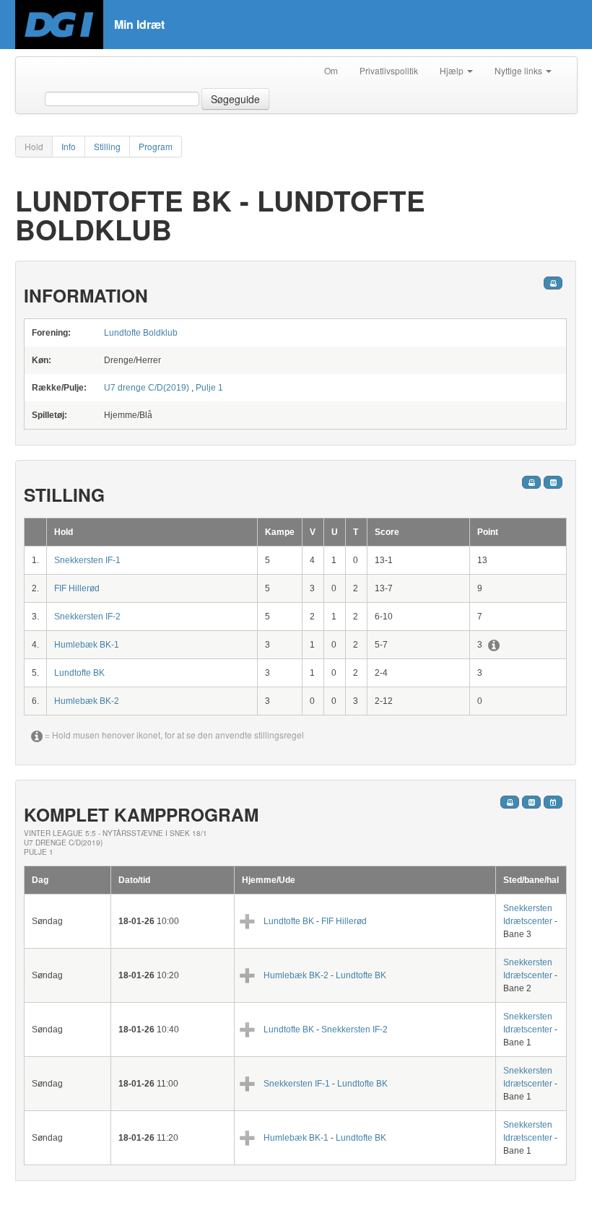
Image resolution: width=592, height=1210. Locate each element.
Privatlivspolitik (389, 70)
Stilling (107, 146)
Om (331, 70)
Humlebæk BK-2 (86, 701)
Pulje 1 (209, 388)
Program (156, 146)
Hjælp (453, 70)
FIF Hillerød (77, 588)
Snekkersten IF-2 (87, 616)
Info (68, 146)
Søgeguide (235, 99)
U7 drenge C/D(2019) (146, 388)
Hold (34, 146)
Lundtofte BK (79, 673)
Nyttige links (519, 70)
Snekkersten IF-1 (87, 560)
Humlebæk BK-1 (86, 645)
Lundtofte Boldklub (141, 333)
